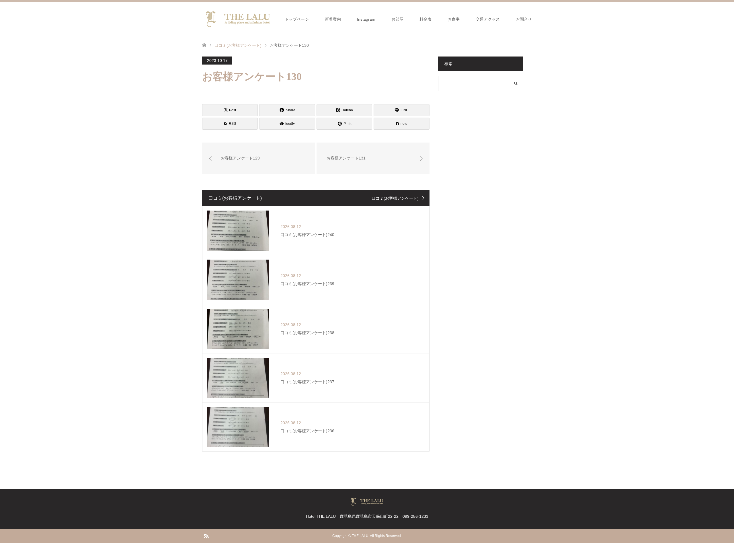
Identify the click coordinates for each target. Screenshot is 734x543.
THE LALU (360, 536)
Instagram (366, 19)
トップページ (297, 19)
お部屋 (397, 19)
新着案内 (333, 19)
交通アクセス (488, 19)
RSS (206, 535)
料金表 (425, 19)
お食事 (454, 19)
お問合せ (524, 19)
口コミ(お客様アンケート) (395, 198)
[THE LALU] (238, 19)
